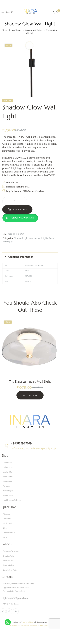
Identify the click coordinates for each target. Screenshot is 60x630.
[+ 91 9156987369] (6, 445)
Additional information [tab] (20, 256)
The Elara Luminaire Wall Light (30, 382)
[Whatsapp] (16, 611)
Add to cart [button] (30, 395)
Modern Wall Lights (33, 30)
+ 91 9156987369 (21, 443)
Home (5, 30)
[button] (21, 218)
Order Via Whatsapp (23, 218)
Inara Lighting (28, 622)
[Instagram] (9, 611)
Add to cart (19, 209)
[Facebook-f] (3, 611)
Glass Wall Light (21, 238)
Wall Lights (16, 30)
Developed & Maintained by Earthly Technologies (29, 626)
